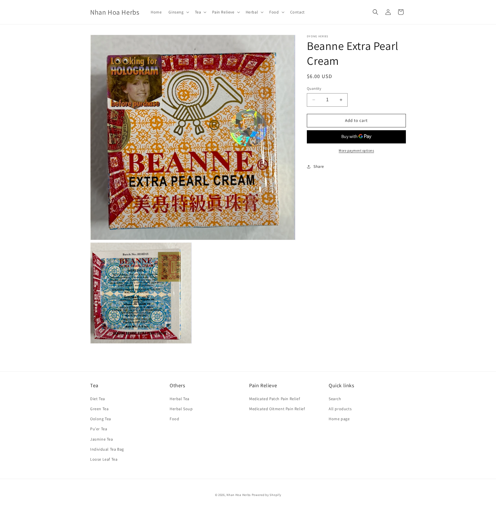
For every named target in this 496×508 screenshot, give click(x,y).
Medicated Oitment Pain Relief (277, 408)
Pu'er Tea (98, 428)
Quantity (314, 88)
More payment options (356, 150)
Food (174, 418)
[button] (178, 12)
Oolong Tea (100, 418)
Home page (339, 418)
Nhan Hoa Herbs (238, 495)
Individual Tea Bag (107, 448)
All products (340, 408)
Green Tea (99, 408)
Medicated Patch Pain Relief (274, 398)
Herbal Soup (181, 408)
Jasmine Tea (101, 438)
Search (335, 398)
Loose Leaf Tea (103, 459)
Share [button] (318, 166)
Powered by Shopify (266, 495)
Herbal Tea (179, 398)
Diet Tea (97, 398)
